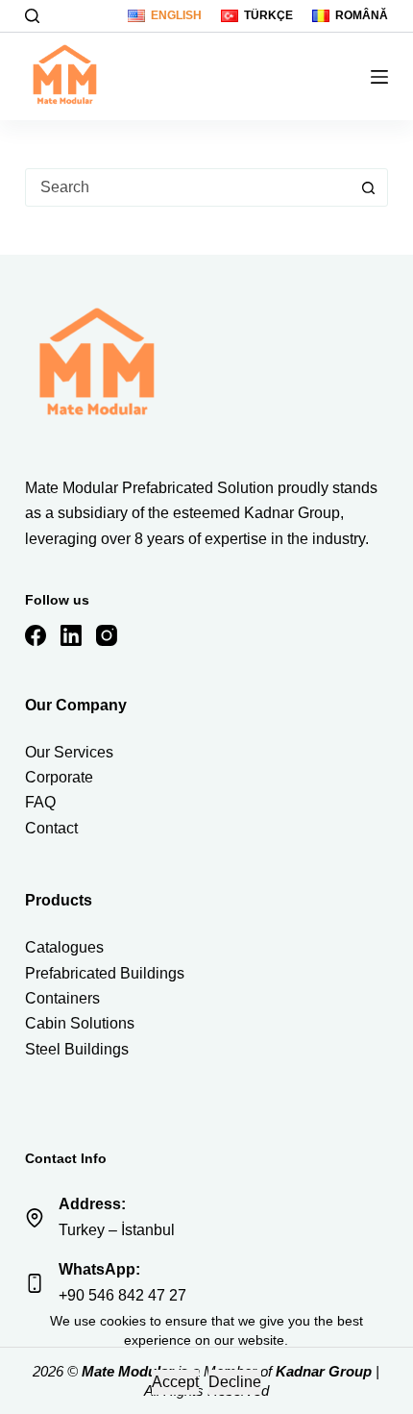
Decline (234, 1382)
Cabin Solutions (79, 1023)
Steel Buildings (77, 1049)
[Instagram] (106, 635)
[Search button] (368, 187)
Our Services (69, 752)
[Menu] (379, 77)
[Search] (32, 16)
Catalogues (64, 947)
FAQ (40, 802)
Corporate (59, 777)
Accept (175, 1382)
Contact (51, 828)
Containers (62, 998)
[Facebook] (35, 635)
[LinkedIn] (71, 635)
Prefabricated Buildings (104, 973)
